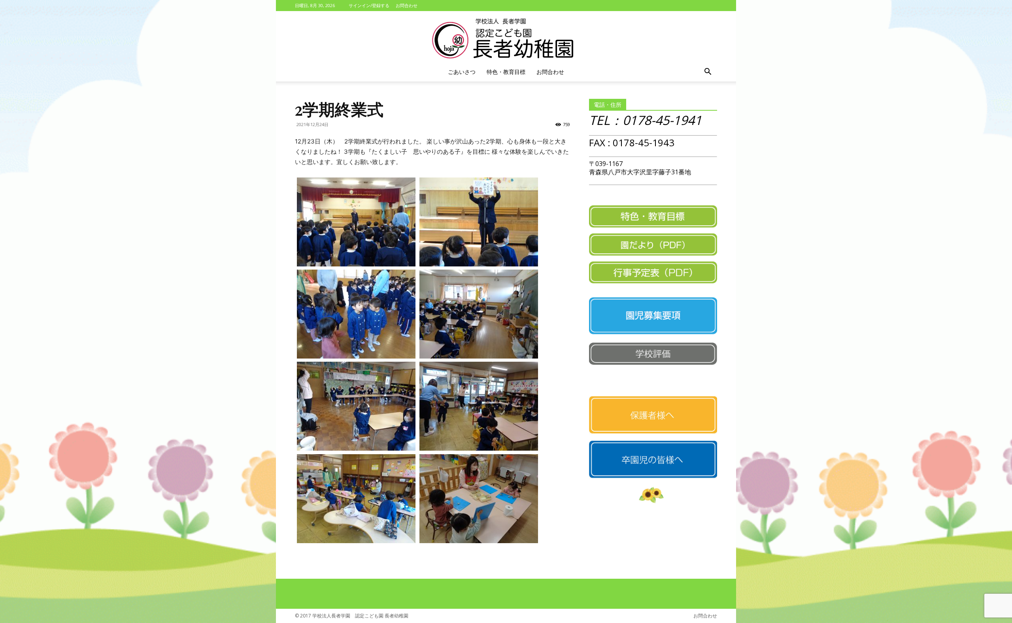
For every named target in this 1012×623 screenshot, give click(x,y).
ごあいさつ (462, 71)
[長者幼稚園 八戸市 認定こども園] (506, 37)
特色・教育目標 (506, 71)
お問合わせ (406, 5)
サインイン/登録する (369, 5)
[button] (707, 72)
